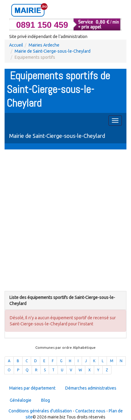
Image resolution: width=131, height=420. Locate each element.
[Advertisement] (65, 221)
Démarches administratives (90, 388)
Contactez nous (90, 410)
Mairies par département (32, 388)
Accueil (16, 45)
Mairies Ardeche (44, 45)
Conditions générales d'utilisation (40, 410)
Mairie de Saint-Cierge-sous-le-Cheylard (52, 51)
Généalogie (20, 400)
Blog (45, 400)
